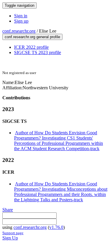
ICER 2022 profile (31, 47)
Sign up (21, 21)
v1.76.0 (56, 227)
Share (7, 209)
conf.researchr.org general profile (32, 37)
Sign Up (10, 237)
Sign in (20, 15)
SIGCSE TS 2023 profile (37, 52)
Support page (12, 233)
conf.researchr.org (18, 31)
